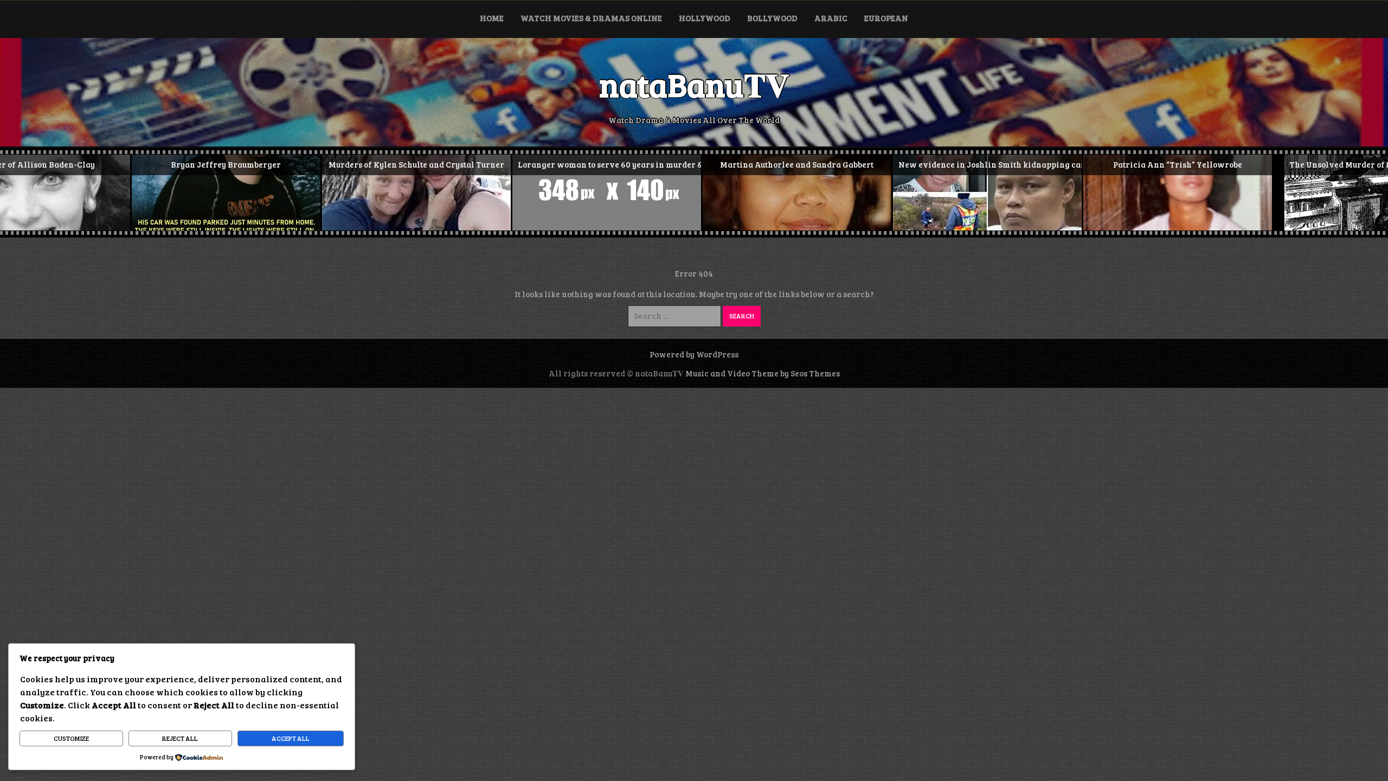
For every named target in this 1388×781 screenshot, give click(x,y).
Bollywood (772, 17)
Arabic (830, 17)
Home (492, 17)
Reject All (180, 738)
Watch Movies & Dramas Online (591, 17)
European (886, 17)
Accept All (291, 738)
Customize (71, 738)
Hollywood (704, 17)
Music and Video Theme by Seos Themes (762, 373)
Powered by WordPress (694, 354)
